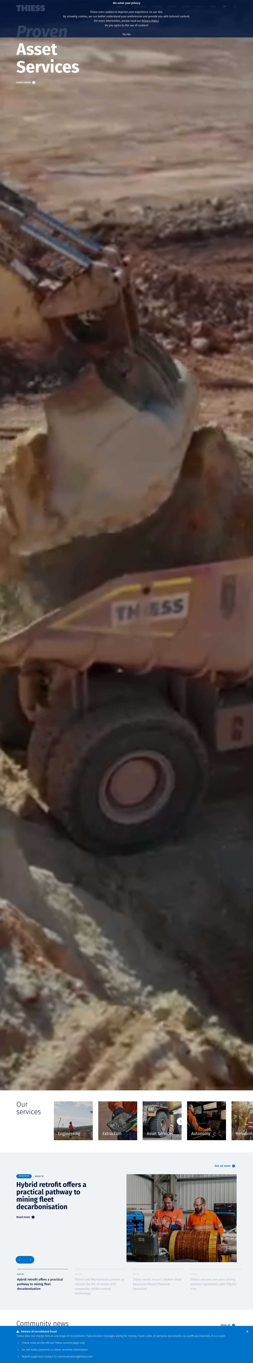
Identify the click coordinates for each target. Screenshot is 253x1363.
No (129, 34)
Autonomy (200, 1133)
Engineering (69, 1133)
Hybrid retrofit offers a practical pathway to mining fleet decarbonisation (51, 1196)
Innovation (24, 1176)
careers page (71, 1343)
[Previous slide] (20, 1260)
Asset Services (160, 1133)
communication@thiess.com (75, 1356)
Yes (124, 34)
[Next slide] (180, 1121)
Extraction (112, 1133)
